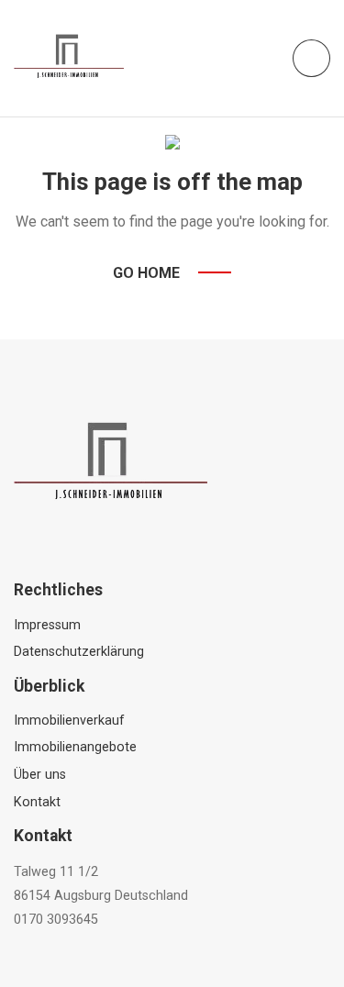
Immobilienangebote (75, 747)
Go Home (146, 273)
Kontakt (37, 802)
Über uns (40, 774)
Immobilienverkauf (69, 720)
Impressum (47, 625)
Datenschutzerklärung (79, 652)
